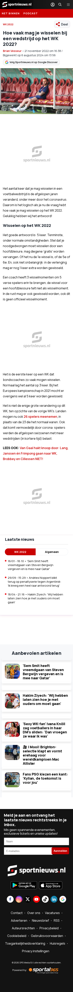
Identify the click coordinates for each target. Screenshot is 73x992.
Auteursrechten (23, 928)
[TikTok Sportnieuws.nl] (45, 899)
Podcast (30, 13)
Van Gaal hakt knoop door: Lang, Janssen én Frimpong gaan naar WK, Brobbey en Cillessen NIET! (36, 453)
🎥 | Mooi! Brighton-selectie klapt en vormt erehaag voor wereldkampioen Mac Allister (42, 755)
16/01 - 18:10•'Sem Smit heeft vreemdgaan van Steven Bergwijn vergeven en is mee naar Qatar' (30, 565)
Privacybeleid (49, 928)
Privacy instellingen (35, 951)
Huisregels (57, 943)
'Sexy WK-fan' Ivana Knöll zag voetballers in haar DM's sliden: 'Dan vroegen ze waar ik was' (45, 729)
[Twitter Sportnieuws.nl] (27, 899)
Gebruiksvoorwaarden (47, 936)
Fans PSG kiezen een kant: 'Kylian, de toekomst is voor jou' (45, 778)
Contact (17, 913)
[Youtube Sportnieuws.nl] (36, 899)
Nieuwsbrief (40, 920)
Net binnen (11, 13)
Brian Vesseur (12, 51)
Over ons (33, 913)
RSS (57, 920)
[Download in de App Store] (50, 885)
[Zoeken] (60, 4)
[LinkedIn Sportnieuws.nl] (54, 899)
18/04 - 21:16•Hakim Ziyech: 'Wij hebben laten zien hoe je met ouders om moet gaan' (35, 598)
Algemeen (52, 552)
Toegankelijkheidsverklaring (25, 943)
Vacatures (52, 913)
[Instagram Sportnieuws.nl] (19, 899)
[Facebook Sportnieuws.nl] (10, 899)
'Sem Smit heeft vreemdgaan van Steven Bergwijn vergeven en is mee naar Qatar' (43, 671)
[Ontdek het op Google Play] (24, 885)
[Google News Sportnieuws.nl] (62, 899)
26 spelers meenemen (40, 416)
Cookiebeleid (16, 936)
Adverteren (19, 920)
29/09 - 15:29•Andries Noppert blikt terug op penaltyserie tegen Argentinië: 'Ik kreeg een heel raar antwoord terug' (34, 582)
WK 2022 (8, 24)
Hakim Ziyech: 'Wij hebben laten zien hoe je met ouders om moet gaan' (45, 699)
